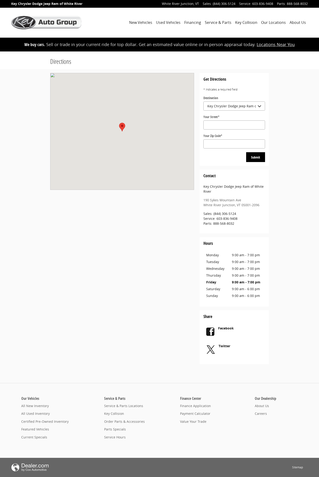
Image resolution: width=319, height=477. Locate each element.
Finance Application (195, 406)
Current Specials (34, 437)
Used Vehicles (168, 22)
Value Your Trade (193, 421)
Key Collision (246, 22)
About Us (298, 22)
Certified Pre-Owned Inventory (45, 421)
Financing (192, 22)
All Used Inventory (35, 413)
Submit (255, 157)
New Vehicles (140, 22)
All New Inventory (35, 406)
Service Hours (115, 437)
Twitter (224, 346)
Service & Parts (218, 22)
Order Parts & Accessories (124, 421)
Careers (261, 413)
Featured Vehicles (35, 429)
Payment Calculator (195, 413)
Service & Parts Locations (123, 406)
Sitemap (297, 467)
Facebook (226, 328)
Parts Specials (115, 429)
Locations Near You (276, 44)
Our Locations (273, 22)
